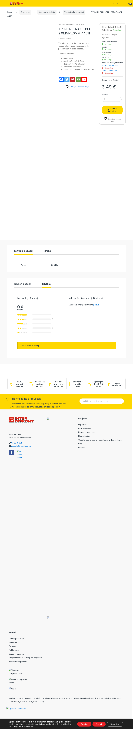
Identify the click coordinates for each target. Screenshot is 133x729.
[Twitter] (66, 79)
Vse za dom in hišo (47, 12)
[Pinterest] (72, 79)
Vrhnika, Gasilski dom (110, 66)
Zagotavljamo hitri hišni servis (98, 384)
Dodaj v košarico (112, 110)
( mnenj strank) (64, 38)
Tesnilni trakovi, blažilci (74, 12)
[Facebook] (61, 79)
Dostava (12, 646)
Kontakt (81, 448)
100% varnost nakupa (19, 384)
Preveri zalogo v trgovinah (109, 36)
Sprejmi (84, 724)
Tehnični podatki (23, 251)
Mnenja (47, 251)
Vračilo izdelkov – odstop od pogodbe (25, 658)
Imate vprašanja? (117, 384)
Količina (105, 94)
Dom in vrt (25, 12)
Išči (113, 3)
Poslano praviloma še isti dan (58, 384)
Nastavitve (28, 726)
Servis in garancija (16, 654)
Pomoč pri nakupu (16, 638)
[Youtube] (84, 79)
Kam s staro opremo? (18, 661)
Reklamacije (14, 650)
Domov (10, 12)
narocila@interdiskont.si (21, 446)
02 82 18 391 (16, 443)
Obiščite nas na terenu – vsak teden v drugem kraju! (100, 440)
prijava (96, 305)
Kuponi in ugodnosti (86, 432)
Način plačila (14, 642)
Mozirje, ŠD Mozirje (109, 71)
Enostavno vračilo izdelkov (78, 384)
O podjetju (82, 424)
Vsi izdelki (80, 24)
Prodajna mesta (84, 428)
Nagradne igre (84, 436)
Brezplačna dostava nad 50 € (40, 384)
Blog (80, 444)
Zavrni (99, 724)
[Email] (78, 79)
